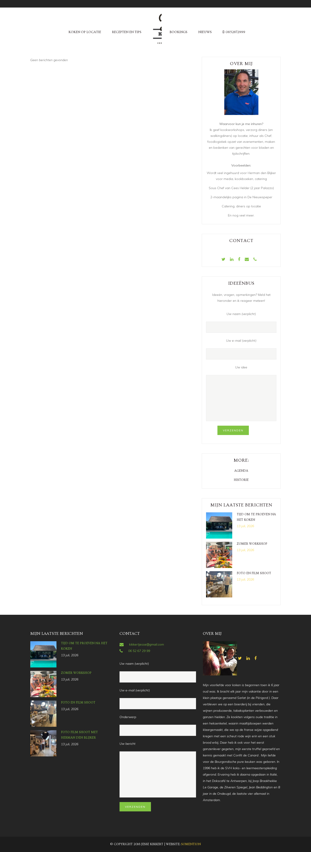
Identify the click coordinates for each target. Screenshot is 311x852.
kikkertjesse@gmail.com (146, 644)
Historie (241, 480)
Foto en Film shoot (254, 573)
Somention (191, 844)
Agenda (241, 471)
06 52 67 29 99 (139, 651)
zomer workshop (252, 544)
